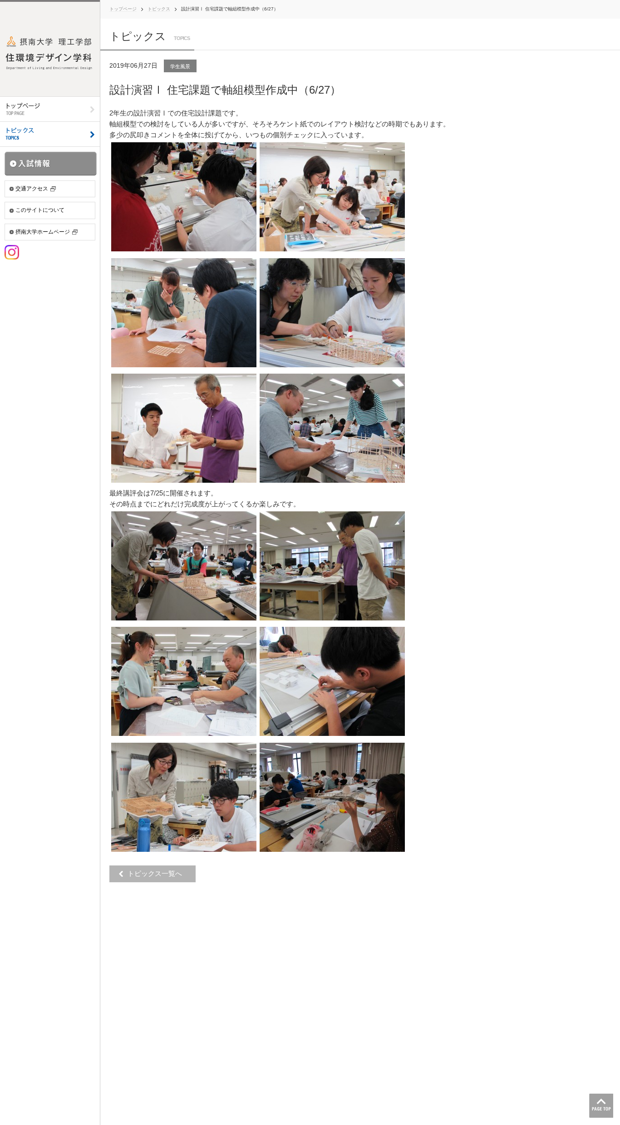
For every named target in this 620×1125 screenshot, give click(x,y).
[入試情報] (51, 163)
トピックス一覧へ (157, 873)
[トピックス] (50, 134)
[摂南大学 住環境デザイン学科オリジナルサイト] (50, 48)
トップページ (123, 8)
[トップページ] (50, 109)
